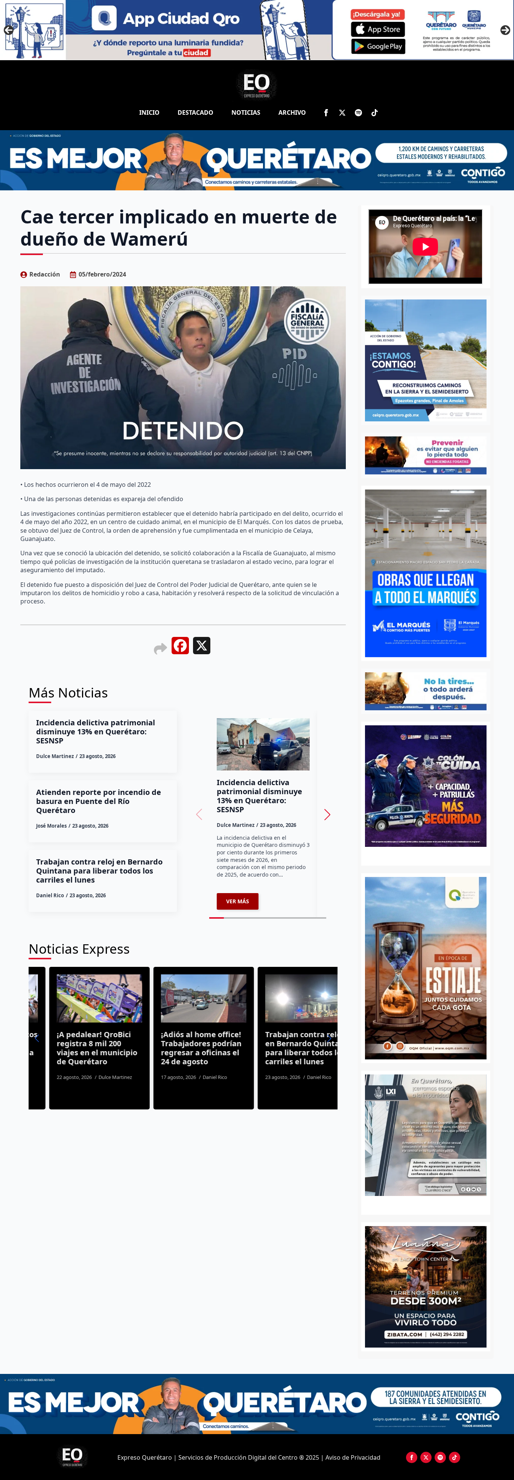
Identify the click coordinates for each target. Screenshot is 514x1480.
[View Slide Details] (426, 1135)
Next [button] (505, 30)
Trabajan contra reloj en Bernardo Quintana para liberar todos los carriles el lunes (99, 870)
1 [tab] (421, 1204)
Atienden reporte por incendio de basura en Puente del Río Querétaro (98, 801)
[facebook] (326, 112)
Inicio (149, 112)
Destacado (195, 112)
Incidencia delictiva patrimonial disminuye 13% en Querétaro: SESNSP (95, 731)
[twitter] (342, 112)
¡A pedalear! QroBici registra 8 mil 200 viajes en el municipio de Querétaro (76, 1048)
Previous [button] (9, 30)
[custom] (358, 112)
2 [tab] (430, 1204)
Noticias (245, 112)
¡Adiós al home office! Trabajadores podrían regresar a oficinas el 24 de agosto (180, 1048)
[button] (327, 814)
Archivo (292, 112)
